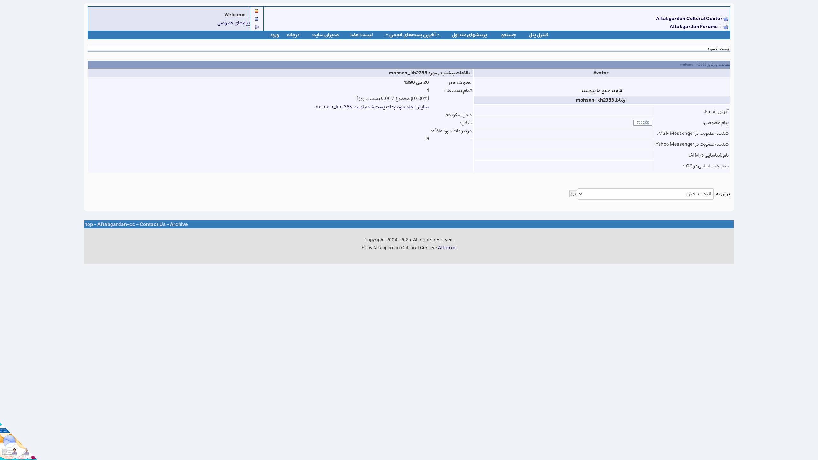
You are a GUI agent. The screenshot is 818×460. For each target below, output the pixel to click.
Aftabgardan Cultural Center (689, 18)
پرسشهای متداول (469, 35)
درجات (293, 35)
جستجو (508, 35)
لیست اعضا (361, 35)
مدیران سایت (325, 35)
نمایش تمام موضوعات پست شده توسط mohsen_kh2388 (372, 107)
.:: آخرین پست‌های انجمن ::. (412, 35)
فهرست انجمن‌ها (718, 49)
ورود (274, 35)
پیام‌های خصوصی (233, 23)
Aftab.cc (447, 247)
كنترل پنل (538, 35)
